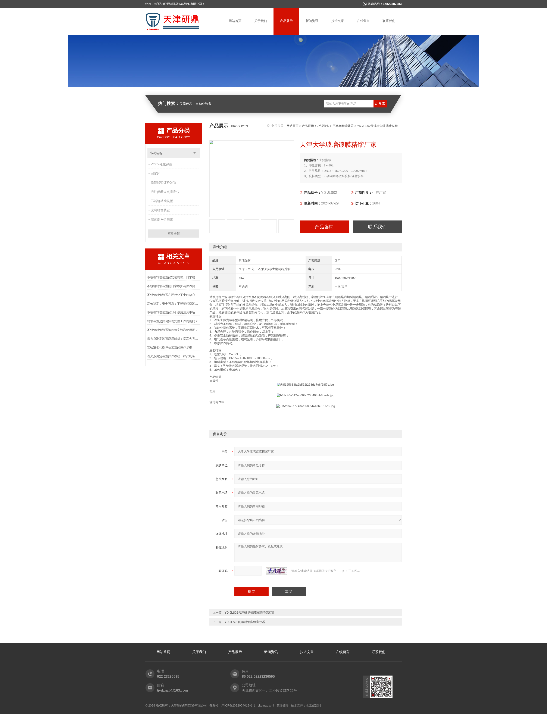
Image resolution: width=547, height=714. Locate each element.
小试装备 (156, 153)
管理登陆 (282, 705)
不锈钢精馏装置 (162, 201)
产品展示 (286, 21)
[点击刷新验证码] (276, 570)
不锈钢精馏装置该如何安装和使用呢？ (172, 330)
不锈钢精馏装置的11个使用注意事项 (171, 312)
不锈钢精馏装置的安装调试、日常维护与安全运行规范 (173, 277)
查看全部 (174, 233)
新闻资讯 (312, 21)
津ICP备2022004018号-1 (238, 705)
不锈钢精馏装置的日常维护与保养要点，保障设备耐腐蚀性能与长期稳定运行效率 (173, 286)
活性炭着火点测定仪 (165, 192)
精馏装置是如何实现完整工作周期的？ (172, 321)
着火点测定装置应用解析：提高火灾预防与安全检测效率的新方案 (173, 338)
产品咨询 (324, 226)
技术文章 (337, 21)
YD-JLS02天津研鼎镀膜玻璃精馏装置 (249, 612)
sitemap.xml (266, 705)
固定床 (155, 173)
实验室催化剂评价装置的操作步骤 (169, 347)
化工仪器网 (313, 705)
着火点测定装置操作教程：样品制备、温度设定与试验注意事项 (173, 356)
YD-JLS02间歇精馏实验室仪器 (245, 622)
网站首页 (235, 21)
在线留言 (363, 21)
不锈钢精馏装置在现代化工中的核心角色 (173, 295)
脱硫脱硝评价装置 (163, 182)
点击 (194, 153)
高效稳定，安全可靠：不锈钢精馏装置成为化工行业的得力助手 (173, 303)
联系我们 (388, 21)
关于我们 (260, 21)
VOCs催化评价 (161, 164)
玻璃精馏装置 (160, 210)
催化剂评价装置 (162, 219)
